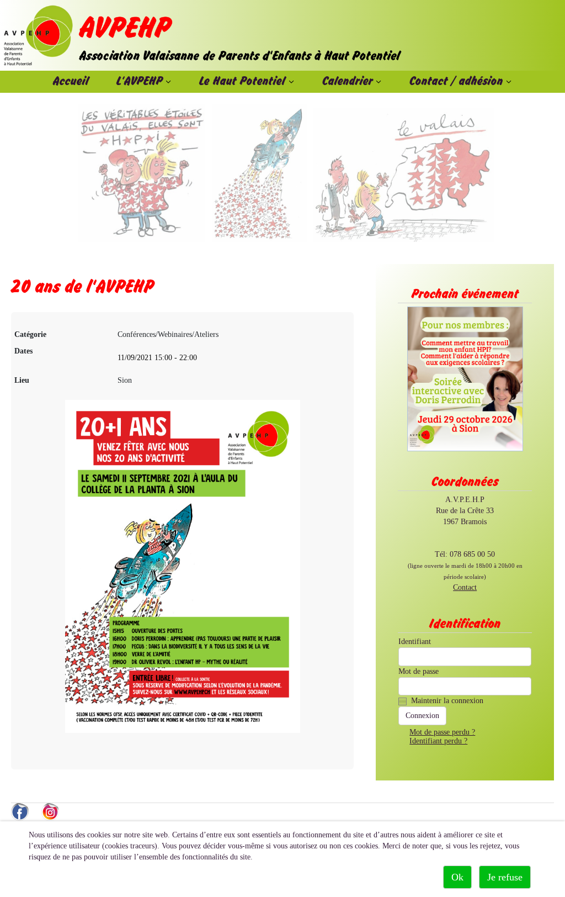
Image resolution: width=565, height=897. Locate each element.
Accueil (71, 81)
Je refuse (505, 877)
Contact (465, 587)
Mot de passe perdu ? (442, 732)
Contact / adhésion (456, 81)
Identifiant (414, 641)
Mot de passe (418, 671)
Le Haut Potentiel (242, 81)
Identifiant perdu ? (438, 741)
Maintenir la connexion (447, 701)
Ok (457, 877)
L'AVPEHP (139, 81)
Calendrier (347, 81)
